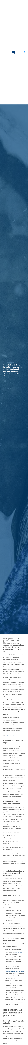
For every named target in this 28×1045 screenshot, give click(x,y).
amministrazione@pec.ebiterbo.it (15, 971)
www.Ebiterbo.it (10, 735)
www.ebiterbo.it (19, 952)
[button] (24, 52)
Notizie (5, 362)
